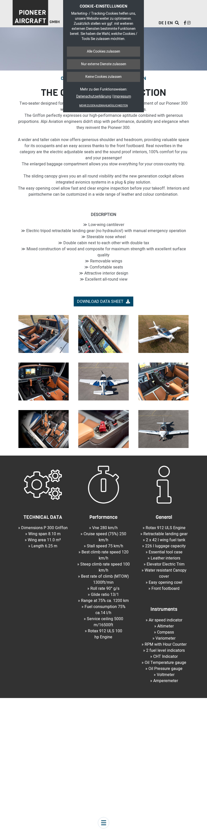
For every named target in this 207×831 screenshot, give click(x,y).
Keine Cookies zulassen (103, 76)
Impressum (122, 96)
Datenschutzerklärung (93, 96)
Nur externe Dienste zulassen (103, 64)
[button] (103, 822)
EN (170, 23)
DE (161, 23)
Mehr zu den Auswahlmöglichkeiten (103, 105)
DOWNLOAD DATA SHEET (100, 302)
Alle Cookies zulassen (103, 51)
